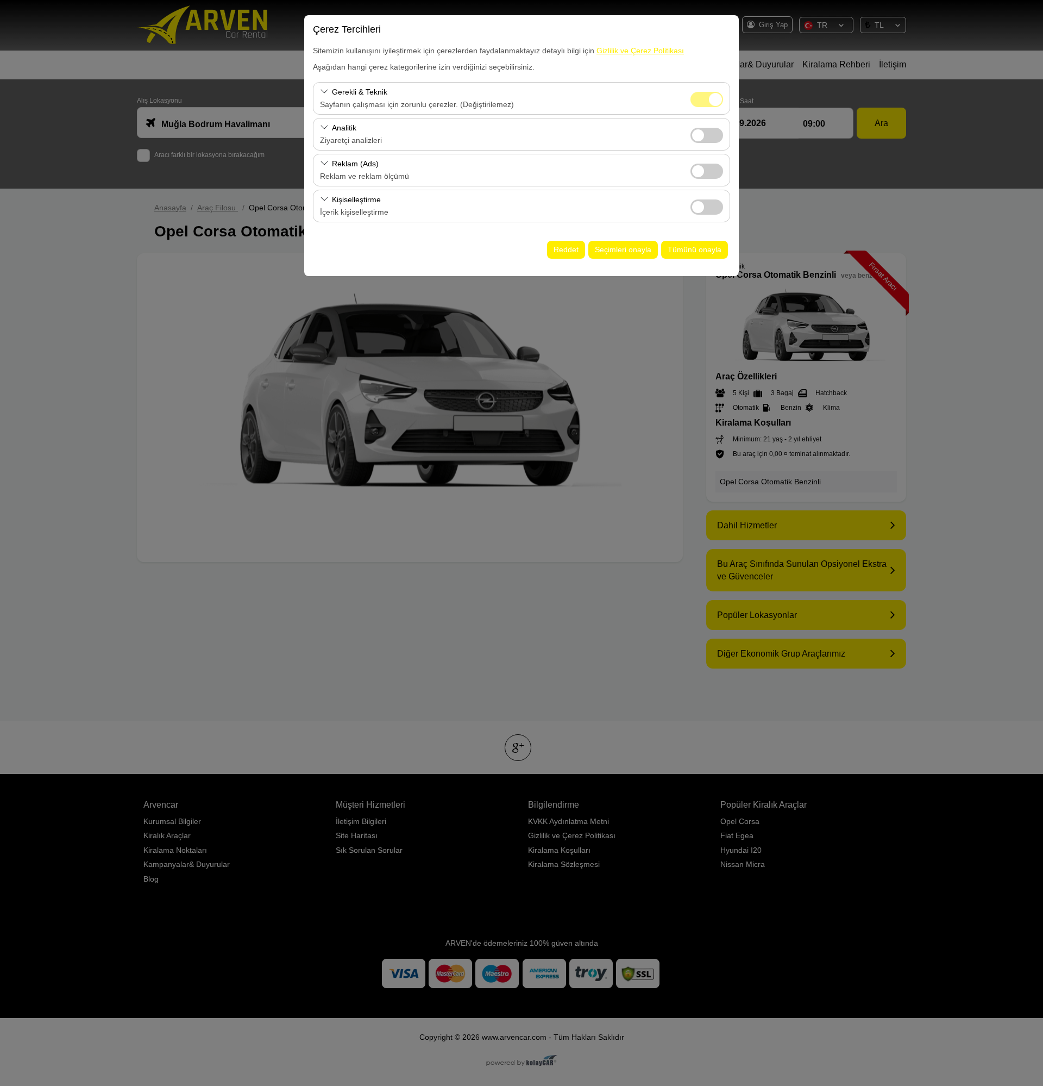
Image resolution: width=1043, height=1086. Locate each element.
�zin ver (706, 135)
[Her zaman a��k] (706, 98)
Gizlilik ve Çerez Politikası (640, 50)
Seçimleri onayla (623, 249)
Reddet (566, 249)
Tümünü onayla (694, 249)
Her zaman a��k (706, 99)
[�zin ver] (706, 134)
